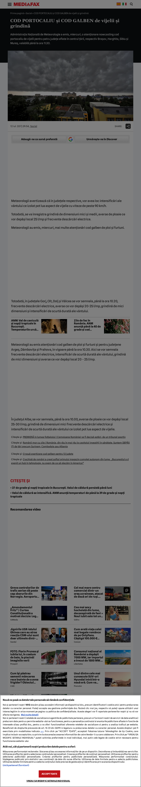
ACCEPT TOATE (49, 774)
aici (42, 731)
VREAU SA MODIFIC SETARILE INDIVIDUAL (48, 781)
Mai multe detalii (30, 715)
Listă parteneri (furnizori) (16, 765)
